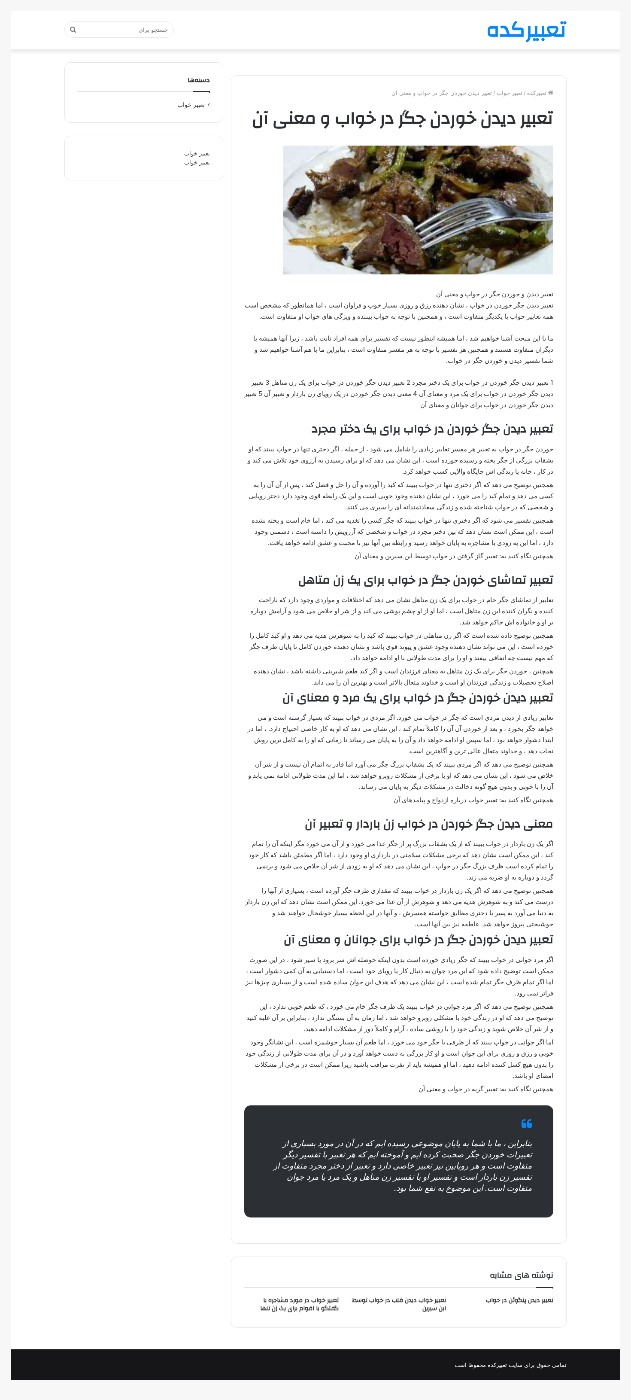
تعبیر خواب (197, 153)
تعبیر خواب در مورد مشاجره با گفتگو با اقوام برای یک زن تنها (299, 1304)
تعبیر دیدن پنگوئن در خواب (519, 1300)
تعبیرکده (537, 92)
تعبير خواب (509, 92)
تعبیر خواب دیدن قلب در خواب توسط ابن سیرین (399, 1304)
